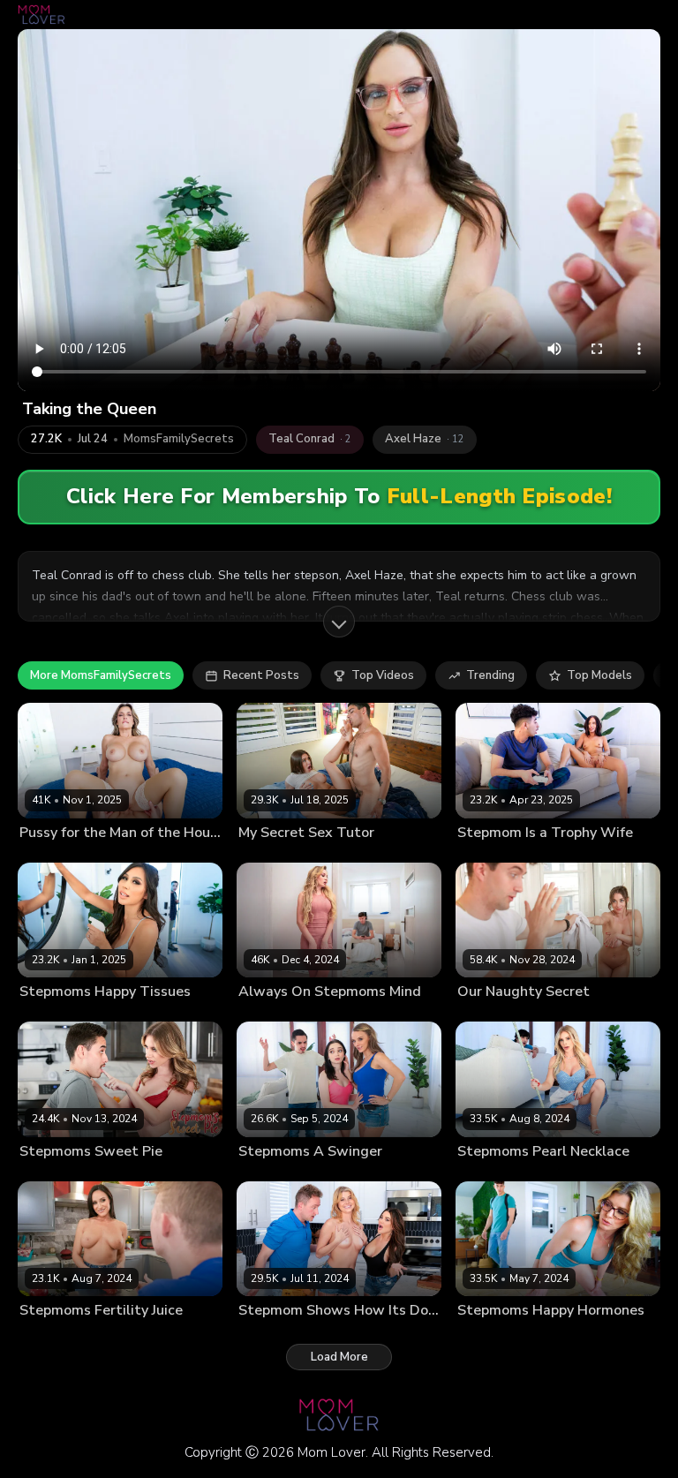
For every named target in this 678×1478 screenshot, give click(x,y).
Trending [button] (490, 675)
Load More (339, 1357)
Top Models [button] (599, 675)
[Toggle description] (339, 621)
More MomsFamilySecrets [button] (100, 675)
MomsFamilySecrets (179, 439)
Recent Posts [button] (261, 675)
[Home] (41, 14)
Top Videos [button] (382, 675)
